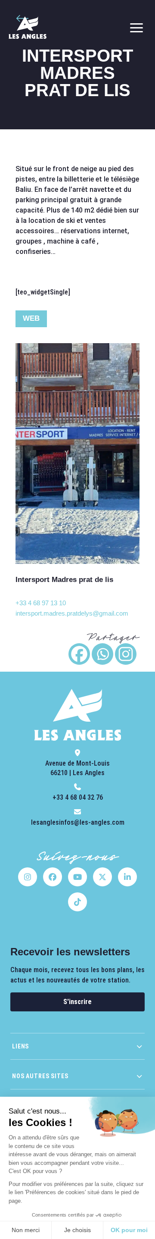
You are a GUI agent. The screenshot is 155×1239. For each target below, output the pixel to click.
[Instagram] (125, 654)
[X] (102, 876)
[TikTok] (77, 901)
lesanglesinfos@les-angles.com (77, 822)
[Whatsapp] (102, 654)
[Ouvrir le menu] (136, 28)
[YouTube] (77, 876)
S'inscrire (77, 1002)
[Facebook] (79, 654)
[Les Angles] (27, 27)
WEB (31, 318)
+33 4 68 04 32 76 (78, 797)
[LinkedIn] (127, 876)
